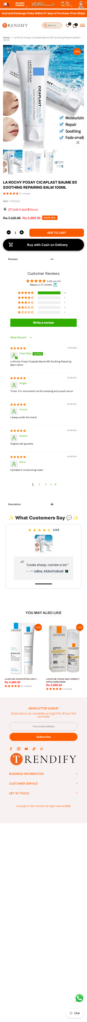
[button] (11, 193)
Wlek (68, 806)
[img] (18, 348)
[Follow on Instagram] (18, 748)
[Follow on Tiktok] (34, 748)
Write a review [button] (43, 322)
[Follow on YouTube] (26, 748)
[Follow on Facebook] (11, 748)
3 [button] (46, 484)
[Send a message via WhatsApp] (79, 998)
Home (6, 37)
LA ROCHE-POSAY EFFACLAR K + (21, 679)
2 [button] (39, 484)
